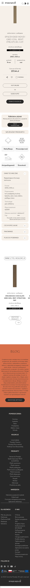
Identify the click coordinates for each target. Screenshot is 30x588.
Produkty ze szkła (15, 485)
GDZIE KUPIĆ (15, 94)
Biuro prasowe (19, 517)
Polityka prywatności (21, 554)
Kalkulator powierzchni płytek (15, 495)
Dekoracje (15, 483)
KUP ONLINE (15, 85)
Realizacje (4, 521)
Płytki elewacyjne (15, 474)
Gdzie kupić (15, 497)
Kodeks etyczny (20, 539)
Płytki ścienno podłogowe (15, 470)
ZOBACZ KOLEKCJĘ (15, 101)
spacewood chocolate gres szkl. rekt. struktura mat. (15, 298)
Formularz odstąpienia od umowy (15, 499)
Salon (15, 424)
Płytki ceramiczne (15, 463)
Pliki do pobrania (6, 515)
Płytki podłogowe (15, 468)
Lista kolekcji (15, 440)
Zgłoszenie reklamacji (15, 501)
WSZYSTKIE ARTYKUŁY (15, 400)
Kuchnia (15, 419)
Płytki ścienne (15, 465)
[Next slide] (18, 323)
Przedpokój (15, 426)
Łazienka (15, 421)
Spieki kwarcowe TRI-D (15, 459)
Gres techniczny (15, 476)
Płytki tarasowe (15, 472)
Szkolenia (4, 524)
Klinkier (15, 481)
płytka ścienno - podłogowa (14, 293)
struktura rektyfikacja (15, 303)
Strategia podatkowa (21, 546)
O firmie (17, 515)
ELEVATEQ (15, 461)
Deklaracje (4, 517)
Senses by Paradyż (15, 457)
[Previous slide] (12, 323)
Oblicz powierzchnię (15, 124)
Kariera (17, 535)
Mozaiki (15, 478)
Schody (15, 430)
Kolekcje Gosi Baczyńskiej (15, 447)
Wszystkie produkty (15, 318)
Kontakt (17, 552)
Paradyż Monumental (15, 444)
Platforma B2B (5, 519)
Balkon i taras (15, 428)
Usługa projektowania (21, 537)
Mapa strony (19, 556)
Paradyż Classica (15, 442)
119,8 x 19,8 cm (15, 57)
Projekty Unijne (20, 524)
